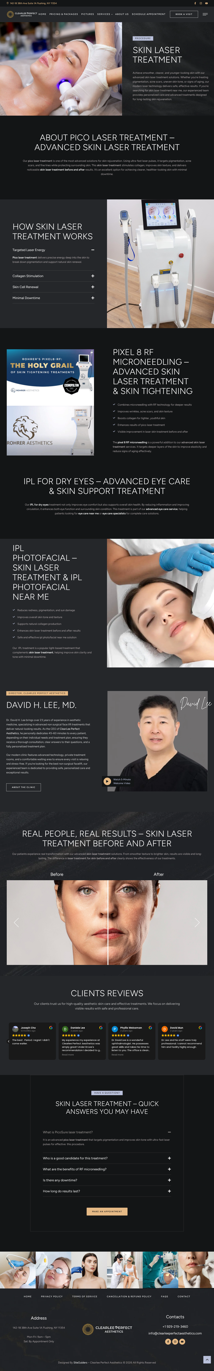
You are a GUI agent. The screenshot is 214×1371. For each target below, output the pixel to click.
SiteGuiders (80, 1362)
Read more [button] (18, 1054)
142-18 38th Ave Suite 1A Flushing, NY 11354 (39, 1327)
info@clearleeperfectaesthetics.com (175, 1333)
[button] (195, 3)
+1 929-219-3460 (175, 1326)
